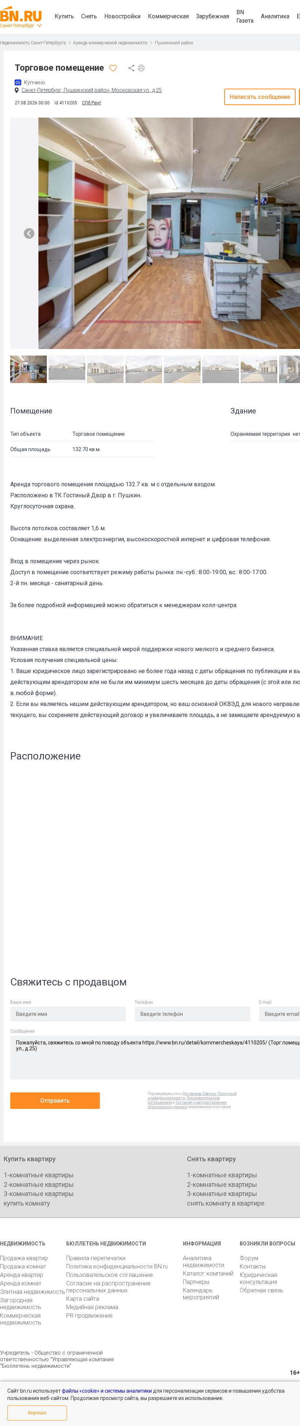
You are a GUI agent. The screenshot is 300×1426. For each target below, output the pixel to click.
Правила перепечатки (95, 1258)
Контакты (253, 1266)
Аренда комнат (20, 1283)
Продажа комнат (23, 1266)
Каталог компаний (208, 1273)
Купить (64, 16)
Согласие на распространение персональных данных (108, 1287)
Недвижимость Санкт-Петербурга (33, 42)
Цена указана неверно (122, 742)
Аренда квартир (21, 1274)
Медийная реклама (92, 1307)
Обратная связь (261, 1290)
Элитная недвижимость (32, 1291)
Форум (249, 1258)
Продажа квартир (24, 1258)
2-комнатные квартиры (39, 1184)
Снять (89, 16)
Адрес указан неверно (122, 727)
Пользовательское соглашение (109, 1274)
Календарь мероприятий (201, 1294)
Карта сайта (82, 1298)
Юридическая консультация (258, 1278)
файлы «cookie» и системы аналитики (107, 1391)
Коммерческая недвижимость (20, 1319)
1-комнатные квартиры (39, 1175)
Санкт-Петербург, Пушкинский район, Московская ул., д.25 (92, 90)
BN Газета (245, 16)
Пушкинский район (174, 42)
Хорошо (37, 1412)
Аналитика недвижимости (203, 1262)
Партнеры (196, 1281)
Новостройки (122, 16)
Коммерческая (168, 16)
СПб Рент (91, 102)
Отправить (55, 1100)
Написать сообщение (260, 96)
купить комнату (27, 1203)
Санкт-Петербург (17, 25)
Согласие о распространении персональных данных (187, 1104)
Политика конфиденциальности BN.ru (117, 1266)
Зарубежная (212, 16)
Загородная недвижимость (20, 1304)
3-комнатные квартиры (39, 1193)
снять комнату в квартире (226, 1203)
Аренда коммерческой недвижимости (110, 42)
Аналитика (275, 16)
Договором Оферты (199, 1094)
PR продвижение (89, 1315)
